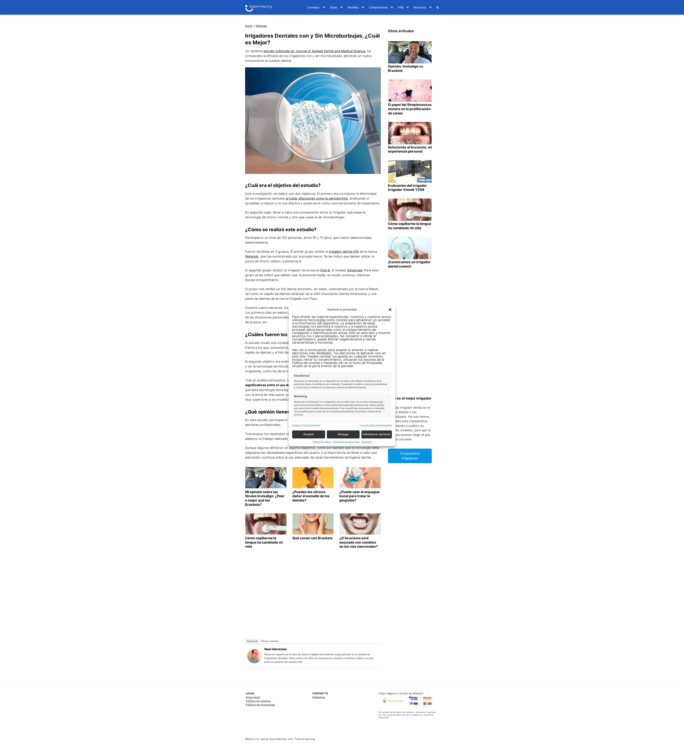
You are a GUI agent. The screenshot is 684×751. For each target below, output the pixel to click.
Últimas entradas (269, 641)
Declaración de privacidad (346, 441)
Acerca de (252, 641)
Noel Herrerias (275, 649)
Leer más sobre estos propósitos (376, 425)
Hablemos (318, 697)
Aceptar (308, 434)
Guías (333, 7)
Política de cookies (321, 441)
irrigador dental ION (344, 251)
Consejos (313, 7)
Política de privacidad (260, 704)
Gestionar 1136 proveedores (306, 425)
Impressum (366, 441)
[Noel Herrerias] (254, 656)
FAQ (400, 7)
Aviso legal (253, 697)
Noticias (261, 26)
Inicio (248, 26)
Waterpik (251, 256)
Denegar (343, 434)
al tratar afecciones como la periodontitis (317, 198)
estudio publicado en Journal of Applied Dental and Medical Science (314, 51)
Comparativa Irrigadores (409, 456)
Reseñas (353, 7)
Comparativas (378, 7)
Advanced (354, 270)
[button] (390, 310)
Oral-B (325, 270)
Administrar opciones (376, 434)
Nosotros (420, 7)
